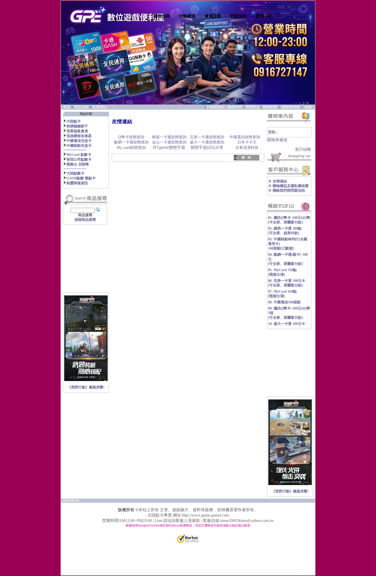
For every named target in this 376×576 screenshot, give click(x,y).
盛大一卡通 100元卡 (289, 324)
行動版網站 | (217, 107)
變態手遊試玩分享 (207, 147)
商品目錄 (81, 107)
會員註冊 (213, 16)
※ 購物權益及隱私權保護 (288, 186)
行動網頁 (187, 16)
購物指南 (161, 16)
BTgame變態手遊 (169, 147)
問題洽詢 (238, 16)
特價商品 (253, 107)
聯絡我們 (235, 107)
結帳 (308, 107)
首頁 (66, 107)
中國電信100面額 (287, 302)
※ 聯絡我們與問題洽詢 (286, 190)
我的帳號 (270, 107)
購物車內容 (291, 107)
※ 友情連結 (277, 181)
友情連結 (99, 107)
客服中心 (264, 16)
